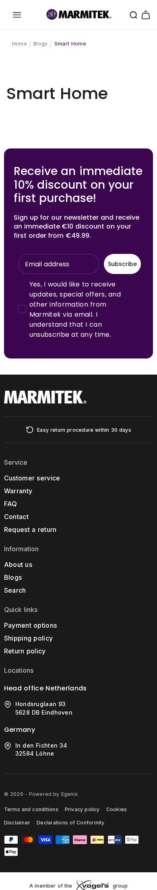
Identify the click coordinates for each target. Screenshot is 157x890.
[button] (17, 15)
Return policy (25, 651)
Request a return (30, 529)
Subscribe (122, 264)
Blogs (40, 43)
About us (18, 564)
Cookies (116, 809)
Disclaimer (17, 823)
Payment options (30, 625)
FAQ (10, 504)
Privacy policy (82, 809)
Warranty (18, 491)
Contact (16, 516)
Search (15, 590)
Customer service (32, 478)
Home (19, 43)
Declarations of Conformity (70, 823)
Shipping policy (28, 638)
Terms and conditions (31, 809)
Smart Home (70, 43)
